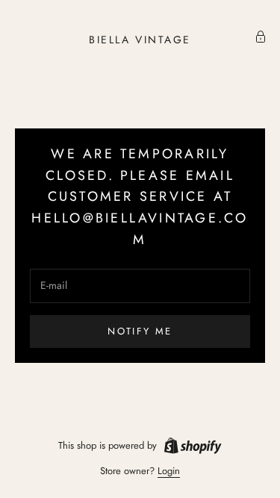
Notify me (140, 331)
